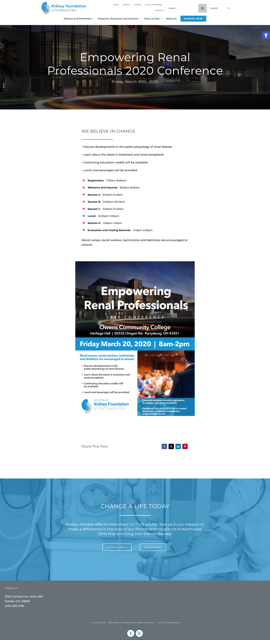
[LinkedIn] (178, 446)
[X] (171, 446)
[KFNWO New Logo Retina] (63, 3)
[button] (266, 35)
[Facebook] (164, 446)
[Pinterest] (185, 446)
